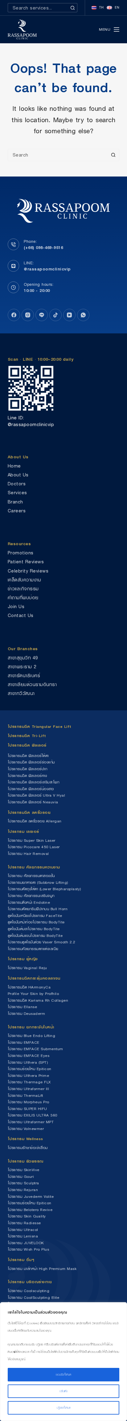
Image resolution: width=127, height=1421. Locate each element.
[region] (63, 1361)
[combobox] (38, 7)
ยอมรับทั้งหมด (63, 1374)
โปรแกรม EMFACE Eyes (29, 1055)
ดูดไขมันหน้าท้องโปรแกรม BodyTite (36, 922)
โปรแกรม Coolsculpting (29, 1290)
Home (14, 466)
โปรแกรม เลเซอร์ (23, 831)
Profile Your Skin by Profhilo (33, 993)
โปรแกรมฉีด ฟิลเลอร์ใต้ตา (28, 755)
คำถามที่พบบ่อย (23, 597)
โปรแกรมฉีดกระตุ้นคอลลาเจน (34, 978)
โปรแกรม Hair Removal (28, 853)
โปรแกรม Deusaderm (26, 1013)
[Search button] (72, 7)
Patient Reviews (26, 561)
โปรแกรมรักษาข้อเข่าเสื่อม (28, 1147)
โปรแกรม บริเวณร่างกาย (30, 1282)
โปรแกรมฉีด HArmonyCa (29, 987)
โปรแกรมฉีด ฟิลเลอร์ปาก (27, 769)
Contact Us (21, 615)
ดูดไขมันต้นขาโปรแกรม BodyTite (34, 929)
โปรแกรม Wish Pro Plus (28, 1249)
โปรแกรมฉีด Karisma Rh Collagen (38, 1000)
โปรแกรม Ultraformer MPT (31, 1122)
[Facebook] (14, 315)
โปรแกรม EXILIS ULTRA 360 (32, 1115)
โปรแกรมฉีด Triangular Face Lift (40, 726)
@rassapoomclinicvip (47, 269)
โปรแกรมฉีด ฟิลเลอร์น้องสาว (31, 789)
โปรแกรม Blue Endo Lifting (31, 1035)
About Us (18, 475)
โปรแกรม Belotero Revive (30, 1209)
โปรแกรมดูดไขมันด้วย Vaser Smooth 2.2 (42, 942)
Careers (17, 511)
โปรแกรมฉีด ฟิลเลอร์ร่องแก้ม (31, 762)
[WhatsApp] (83, 315)
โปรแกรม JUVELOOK (26, 1243)
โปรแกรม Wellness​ (25, 1139)
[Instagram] (28, 315)
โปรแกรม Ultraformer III (28, 1088)
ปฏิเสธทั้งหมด (64, 1407)
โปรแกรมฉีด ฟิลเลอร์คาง (27, 775)
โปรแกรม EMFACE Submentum (35, 1049)
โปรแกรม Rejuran (23, 1189)
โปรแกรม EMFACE (23, 1042)
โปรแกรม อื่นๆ (21, 1259)
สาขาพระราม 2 (22, 666)
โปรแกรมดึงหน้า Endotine (29, 902)
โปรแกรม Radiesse (24, 1223)
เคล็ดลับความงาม (24, 580)
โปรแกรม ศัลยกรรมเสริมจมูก (31, 895)
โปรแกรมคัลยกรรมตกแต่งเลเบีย (33, 948)
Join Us (16, 606)
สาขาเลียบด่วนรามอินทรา (32, 684)
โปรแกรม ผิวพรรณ (25, 1161)
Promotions (21, 553)
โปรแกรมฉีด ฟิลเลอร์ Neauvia (33, 802)
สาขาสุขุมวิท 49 (23, 658)
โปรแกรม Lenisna (23, 1236)
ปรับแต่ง (63, 1391)
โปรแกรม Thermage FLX (29, 1082)
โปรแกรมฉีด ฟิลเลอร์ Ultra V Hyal (36, 795)
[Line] (41, 315)
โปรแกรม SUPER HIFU (27, 1108)
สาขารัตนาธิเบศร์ (24, 675)
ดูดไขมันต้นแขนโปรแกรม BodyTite (35, 935)
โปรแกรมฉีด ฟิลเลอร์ (27, 745)
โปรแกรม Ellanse (22, 1007)
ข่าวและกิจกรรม (23, 588)
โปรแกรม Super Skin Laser (31, 840)
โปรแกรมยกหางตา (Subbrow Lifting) (38, 882)
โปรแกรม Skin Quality (27, 1216)
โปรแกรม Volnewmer (26, 1128)
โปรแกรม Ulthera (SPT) (28, 1062)
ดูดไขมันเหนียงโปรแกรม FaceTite (35, 915)
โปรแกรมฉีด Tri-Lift (27, 735)
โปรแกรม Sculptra (23, 1183)
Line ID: (16, 417)
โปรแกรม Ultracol (23, 1229)
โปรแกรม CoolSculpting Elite (33, 1297)
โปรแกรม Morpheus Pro (28, 1102)
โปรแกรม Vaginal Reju (27, 968)
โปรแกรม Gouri (21, 1176)
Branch (15, 502)
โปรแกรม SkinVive (23, 1170)
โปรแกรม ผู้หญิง (23, 959)
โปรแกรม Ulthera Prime (28, 1075)
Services (17, 492)
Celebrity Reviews (28, 571)
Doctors (17, 483)
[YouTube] (69, 315)
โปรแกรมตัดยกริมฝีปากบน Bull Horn (38, 909)
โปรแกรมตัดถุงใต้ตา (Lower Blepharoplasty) (44, 889)
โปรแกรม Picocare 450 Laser (34, 847)
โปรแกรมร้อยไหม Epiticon (29, 1069)
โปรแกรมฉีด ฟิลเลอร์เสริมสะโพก (33, 782)
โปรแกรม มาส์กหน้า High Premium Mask (42, 1268)
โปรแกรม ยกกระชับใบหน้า (32, 1027)
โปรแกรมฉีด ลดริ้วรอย (29, 812)
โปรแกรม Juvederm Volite (31, 1196)
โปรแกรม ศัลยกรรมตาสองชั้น (31, 875)
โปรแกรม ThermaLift (25, 1095)
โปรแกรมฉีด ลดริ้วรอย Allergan (35, 821)
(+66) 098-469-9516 (43, 247)
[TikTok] (55, 315)
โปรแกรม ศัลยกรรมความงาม (34, 867)
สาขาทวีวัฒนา (21, 693)
